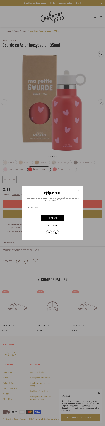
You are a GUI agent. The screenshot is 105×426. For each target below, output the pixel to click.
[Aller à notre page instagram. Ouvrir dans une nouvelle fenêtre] (56, 232)
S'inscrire (52, 218)
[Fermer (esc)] (78, 190)
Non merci (52, 225)
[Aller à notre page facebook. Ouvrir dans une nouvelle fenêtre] (49, 232)
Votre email (33, 208)
